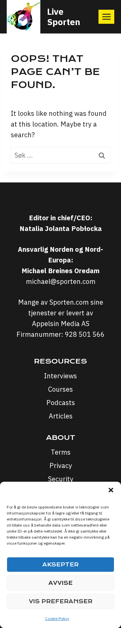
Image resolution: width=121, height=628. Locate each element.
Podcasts (60, 402)
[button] (111, 490)
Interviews (60, 375)
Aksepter (60, 564)
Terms (61, 452)
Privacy (60, 465)
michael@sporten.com (60, 281)
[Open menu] (106, 16)
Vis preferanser (60, 601)
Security (60, 478)
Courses (60, 389)
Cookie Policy (57, 618)
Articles (61, 415)
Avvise (60, 583)
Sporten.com (69, 302)
